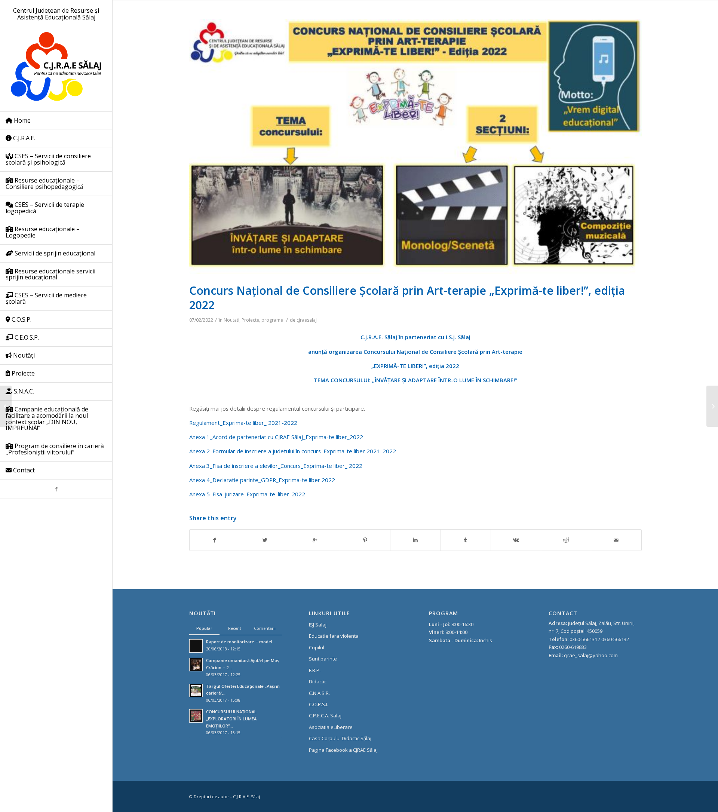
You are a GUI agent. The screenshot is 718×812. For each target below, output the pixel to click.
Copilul (316, 647)
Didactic (317, 681)
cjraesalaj (307, 320)
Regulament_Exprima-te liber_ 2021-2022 (243, 422)
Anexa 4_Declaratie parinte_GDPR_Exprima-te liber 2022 (262, 480)
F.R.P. (314, 670)
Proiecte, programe (262, 320)
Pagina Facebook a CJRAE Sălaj (343, 750)
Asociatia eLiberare (331, 727)
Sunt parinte (323, 658)
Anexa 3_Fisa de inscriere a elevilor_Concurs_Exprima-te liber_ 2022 (275, 465)
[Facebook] (56, 489)
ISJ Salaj (317, 624)
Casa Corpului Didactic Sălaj (340, 738)
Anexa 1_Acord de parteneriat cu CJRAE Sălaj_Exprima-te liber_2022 (276, 437)
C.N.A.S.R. (319, 693)
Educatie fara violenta (334, 635)
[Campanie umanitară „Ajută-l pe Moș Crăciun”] (6, 406)
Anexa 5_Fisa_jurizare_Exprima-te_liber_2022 (247, 494)
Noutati (231, 320)
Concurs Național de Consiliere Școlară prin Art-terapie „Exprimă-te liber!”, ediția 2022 (407, 298)
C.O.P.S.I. (318, 704)
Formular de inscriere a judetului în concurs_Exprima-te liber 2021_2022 (304, 451)
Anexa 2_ (200, 451)
